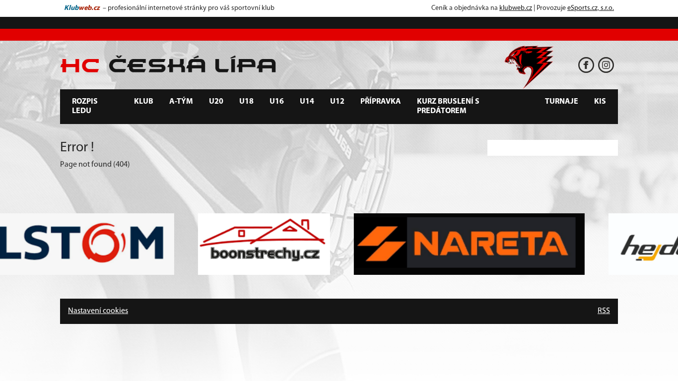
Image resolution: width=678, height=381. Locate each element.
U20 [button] (216, 102)
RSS (604, 311)
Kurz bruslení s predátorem (448, 106)
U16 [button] (277, 102)
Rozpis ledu (85, 106)
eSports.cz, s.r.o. (590, 8)
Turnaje (561, 102)
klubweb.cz (515, 8)
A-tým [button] (181, 102)
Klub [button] (143, 102)
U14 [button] (307, 102)
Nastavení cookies (98, 311)
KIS (600, 102)
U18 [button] (246, 102)
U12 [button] (337, 102)
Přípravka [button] (380, 102)
